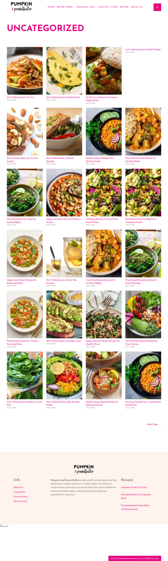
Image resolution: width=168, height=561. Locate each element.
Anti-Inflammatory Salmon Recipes (60, 160)
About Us (18, 487)
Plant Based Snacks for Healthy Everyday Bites (23, 342)
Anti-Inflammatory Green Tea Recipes (61, 281)
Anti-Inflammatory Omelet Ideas (63, 97)
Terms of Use (20, 501)
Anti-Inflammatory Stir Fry (20, 97)
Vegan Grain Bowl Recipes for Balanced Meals (22, 281)
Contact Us (19, 491)
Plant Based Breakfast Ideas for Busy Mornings (141, 281)
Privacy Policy (21, 496)
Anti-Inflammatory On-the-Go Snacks (22, 160)
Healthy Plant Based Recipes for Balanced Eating (102, 403)
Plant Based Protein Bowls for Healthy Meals (140, 160)
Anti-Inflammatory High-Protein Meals (63, 403)
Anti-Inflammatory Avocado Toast (63, 340)
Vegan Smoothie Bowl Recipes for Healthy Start (103, 342)
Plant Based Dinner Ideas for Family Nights (21, 220)
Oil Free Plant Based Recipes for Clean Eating (141, 342)
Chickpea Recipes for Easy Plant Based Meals (102, 220)
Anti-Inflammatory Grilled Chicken (143, 49)
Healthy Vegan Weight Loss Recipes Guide (100, 160)
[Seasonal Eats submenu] (96, 7)
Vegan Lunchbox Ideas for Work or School (63, 220)
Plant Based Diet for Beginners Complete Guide (141, 220)
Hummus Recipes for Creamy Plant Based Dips (143, 403)
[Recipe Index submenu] (73, 7)
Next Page (154, 424)
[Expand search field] (157, 7)
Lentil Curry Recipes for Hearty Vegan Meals (101, 99)
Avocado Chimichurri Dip (134, 487)
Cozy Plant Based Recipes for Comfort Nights (100, 281)
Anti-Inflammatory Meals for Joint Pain (24, 403)
